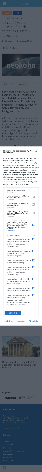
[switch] (33, 197)
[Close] (38, 151)
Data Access (21, 321)
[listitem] (21, 191)
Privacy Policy (34, 321)
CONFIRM (13, 313)
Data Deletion (8, 321)
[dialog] (21, 236)
